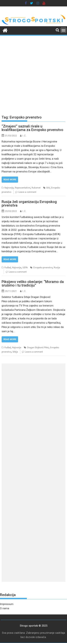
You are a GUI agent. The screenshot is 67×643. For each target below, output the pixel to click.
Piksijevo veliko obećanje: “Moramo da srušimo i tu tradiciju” (33, 283)
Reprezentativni (22, 188)
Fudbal (7, 267)
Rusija (57, 267)
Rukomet (36, 188)
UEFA (25, 267)
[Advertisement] (33, 71)
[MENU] (63, 30)
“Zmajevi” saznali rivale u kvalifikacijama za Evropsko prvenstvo (32, 128)
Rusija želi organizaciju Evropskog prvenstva (29, 203)
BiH (48, 188)
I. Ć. (24, 135)
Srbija (15, 352)
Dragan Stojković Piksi (38, 347)
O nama (4, 608)
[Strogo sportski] (34, 24)
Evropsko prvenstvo (43, 267)
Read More (9, 179)
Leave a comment (27, 192)
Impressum (6, 604)
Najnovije (9, 188)
